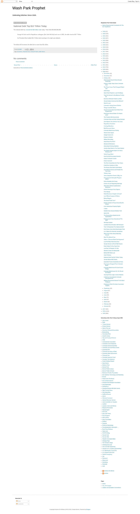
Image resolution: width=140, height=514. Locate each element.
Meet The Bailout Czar (109, 237)
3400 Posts (107, 90)
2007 (104, 309)
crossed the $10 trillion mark (33, 29)
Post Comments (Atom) (26, 67)
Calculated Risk (106, 334)
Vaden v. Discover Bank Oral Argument (114, 239)
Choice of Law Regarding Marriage (113, 183)
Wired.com (105, 460)
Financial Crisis (26, 51)
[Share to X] (29, 49)
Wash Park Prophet (28, 8)
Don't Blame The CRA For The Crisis (113, 121)
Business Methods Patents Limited (113, 98)
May (105, 297)
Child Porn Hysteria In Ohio (111, 165)
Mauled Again (106, 409)
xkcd (103, 466)
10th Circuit (105, 320)
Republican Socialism (109, 123)
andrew (106, 473)
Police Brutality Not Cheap (110, 181)
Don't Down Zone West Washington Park (114, 229)
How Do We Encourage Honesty (112, 156)
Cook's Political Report (108, 361)
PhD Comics (105, 417)
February (106, 304)
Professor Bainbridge (107, 425)
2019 (104, 47)
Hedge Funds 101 (108, 135)
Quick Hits (106, 213)
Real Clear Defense (107, 429)
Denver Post (105, 367)
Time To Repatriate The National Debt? (114, 227)
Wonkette (104, 464)
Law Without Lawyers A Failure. (112, 196)
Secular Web (105, 437)
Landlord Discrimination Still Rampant (113, 224)
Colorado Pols (106, 349)
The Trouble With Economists (111, 117)
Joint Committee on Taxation (109, 402)
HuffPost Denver (106, 394)
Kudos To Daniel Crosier (110, 158)
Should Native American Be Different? (113, 101)
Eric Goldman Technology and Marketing (112, 375)
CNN (103, 340)
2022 (104, 40)
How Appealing (106, 392)
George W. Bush (34, 51)
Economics (19, 51)
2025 (104, 33)
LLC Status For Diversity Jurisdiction (113, 231)
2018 (104, 49)
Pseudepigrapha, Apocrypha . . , (110, 427)
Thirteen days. (107, 173)
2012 (104, 62)
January (106, 306)
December (107, 73)
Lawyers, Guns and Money (109, 406)
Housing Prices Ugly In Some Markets (113, 274)
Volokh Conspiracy (107, 454)
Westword (105, 458)
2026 (104, 31)
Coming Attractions (109, 126)
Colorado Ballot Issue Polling (111, 130)
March (106, 301)
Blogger (88, 509)
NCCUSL (104, 411)
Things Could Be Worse (110, 107)
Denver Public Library (108, 369)
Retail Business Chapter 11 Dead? (113, 194)
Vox (103, 456)
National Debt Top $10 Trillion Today (113, 257)
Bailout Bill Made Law (109, 253)
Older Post (93, 65)
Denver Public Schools (108, 371)
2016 (104, 53)
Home (55, 65)
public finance (42, 51)
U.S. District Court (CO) (108, 452)
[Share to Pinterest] (33, 49)
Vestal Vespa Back (108, 154)
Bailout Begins (107, 198)
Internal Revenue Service (109, 400)
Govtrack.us (105, 386)
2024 (104, 36)
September (107, 288)
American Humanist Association (110, 330)
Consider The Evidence (108, 359)
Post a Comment (20, 61)
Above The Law (106, 328)
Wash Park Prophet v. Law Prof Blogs (113, 93)
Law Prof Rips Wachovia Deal (111, 241)
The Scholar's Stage (107, 442)
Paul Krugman (106, 415)
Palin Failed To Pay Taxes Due (112, 246)
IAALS (104, 396)
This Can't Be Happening (108, 446)
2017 (104, 51)
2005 (104, 313)
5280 (103, 322)
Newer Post (17, 65)
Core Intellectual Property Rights (112, 206)
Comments (20, 504)
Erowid (104, 376)
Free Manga (107, 191)
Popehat (104, 423)
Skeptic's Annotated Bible (108, 439)
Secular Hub (105, 435)
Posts (19, 501)
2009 (104, 69)
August (106, 290)
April (105, 299)
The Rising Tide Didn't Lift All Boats (113, 167)
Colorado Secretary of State (109, 351)
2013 (104, 60)
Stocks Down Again (109, 132)
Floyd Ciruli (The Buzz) (108, 378)
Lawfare (104, 404)
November (107, 75)
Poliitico (104, 421)
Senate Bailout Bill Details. (111, 259)
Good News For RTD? (109, 141)
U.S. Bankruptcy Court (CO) (109, 450)
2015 (104, 56)
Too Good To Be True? (109, 200)
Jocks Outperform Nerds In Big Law (113, 175)
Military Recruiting (108, 139)
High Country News (107, 390)
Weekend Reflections (109, 144)
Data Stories (105, 363)
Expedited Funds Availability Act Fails (113, 261)
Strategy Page (106, 441)
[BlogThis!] (27, 49)
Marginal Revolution (107, 407)
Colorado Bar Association (109, 341)
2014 (104, 58)
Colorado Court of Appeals (109, 343)
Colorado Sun (106, 355)
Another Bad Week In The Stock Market (114, 148)
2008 (104, 71)
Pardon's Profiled (108, 137)
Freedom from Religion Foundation (111, 382)
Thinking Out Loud (107, 444)
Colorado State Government (109, 353)
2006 (104, 311)
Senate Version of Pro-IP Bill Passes (113, 244)
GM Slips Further (108, 222)
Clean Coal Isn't (108, 161)
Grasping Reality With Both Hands (111, 388)
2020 (104, 45)
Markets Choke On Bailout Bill (111, 250)
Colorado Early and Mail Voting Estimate (114, 119)
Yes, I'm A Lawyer (106, 485)
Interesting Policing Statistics (111, 146)
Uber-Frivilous (107, 255)
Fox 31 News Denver (107, 380)
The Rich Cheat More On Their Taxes (113, 163)
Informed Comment (107, 398)
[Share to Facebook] (31, 49)
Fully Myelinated (106, 384)
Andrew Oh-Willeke (109, 471)
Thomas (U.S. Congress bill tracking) (111, 448)
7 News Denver (106, 324)
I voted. (106, 208)
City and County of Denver (109, 338)
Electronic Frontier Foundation (110, 373)
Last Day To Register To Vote (111, 248)
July (105, 293)
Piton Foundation (106, 419)
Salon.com (105, 431)
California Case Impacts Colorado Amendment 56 (112, 277)
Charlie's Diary (106, 336)
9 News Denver (106, 326)
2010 (104, 67)
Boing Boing (105, 332)
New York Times (106, 413)
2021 (104, 42)
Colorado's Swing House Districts (112, 105)
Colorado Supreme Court (108, 357)
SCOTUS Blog (106, 433)
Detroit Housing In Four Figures (112, 189)
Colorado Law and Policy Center (110, 347)
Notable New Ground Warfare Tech (113, 211)
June (105, 295)
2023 (104, 38)
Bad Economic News (109, 128)
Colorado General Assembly (109, 345)
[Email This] (26, 49)
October (106, 78)
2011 (104, 65)
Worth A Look (107, 103)
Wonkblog (105, 462)
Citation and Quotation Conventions (111, 487)
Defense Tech (106, 365)
